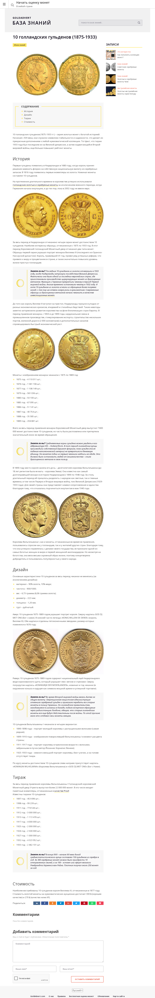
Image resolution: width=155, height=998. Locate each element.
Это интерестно (124, 52)
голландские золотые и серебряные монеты (35, 185)
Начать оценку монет (33, 2)
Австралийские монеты (127, 88)
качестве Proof (61, 790)
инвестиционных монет (42, 295)
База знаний (122, 64)
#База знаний (19, 45)
